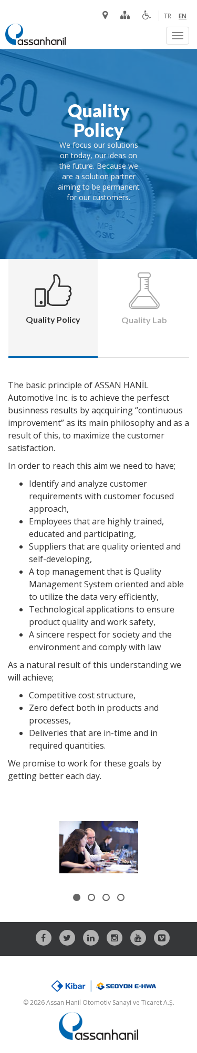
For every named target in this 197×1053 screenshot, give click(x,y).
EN (182, 16)
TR (167, 16)
